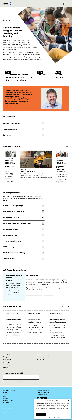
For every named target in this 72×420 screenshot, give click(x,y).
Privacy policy (56, 417)
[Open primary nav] (67, 4)
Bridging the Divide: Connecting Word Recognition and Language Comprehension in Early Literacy (58, 321)
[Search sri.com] (65, 4)
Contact (5, 398)
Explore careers (7, 359)
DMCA (4, 412)
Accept (41, 414)
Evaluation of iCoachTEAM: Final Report (14, 320)
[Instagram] (46, 398)
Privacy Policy (7, 408)
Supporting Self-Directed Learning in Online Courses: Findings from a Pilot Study (34, 321)
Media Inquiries (8, 400)
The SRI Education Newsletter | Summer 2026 (14, 276)
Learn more (9, 297)
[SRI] (7, 3)
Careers (5, 396)
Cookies (5, 410)
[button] (69, 400)
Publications (65, 306)
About (5, 394)
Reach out (6, 367)
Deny (51, 414)
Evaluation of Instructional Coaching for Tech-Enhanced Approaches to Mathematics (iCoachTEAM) (61, 165)
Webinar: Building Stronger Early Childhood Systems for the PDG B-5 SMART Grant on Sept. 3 (10, 164)
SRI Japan (6, 402)
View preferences (63, 414)
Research (6, 392)
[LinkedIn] (38, 398)
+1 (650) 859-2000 (42, 394)
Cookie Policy (48, 417)
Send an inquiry (41, 359)
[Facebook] (41, 398)
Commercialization (9, 390)
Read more (66, 146)
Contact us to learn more (36, 59)
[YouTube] (43, 398)
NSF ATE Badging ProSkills (27, 172)
